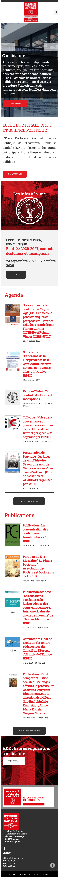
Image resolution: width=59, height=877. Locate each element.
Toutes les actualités (29, 501)
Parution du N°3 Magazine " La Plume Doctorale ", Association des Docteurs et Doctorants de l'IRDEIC (38, 566)
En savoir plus (15, 174)
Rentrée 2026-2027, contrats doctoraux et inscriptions (30, 251)
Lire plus (16, 275)
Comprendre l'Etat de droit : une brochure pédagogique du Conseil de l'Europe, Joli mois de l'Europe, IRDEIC (37, 648)
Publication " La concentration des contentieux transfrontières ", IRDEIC (35, 533)
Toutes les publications (29, 731)
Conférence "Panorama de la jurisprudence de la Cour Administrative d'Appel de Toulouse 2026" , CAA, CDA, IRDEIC (37, 363)
